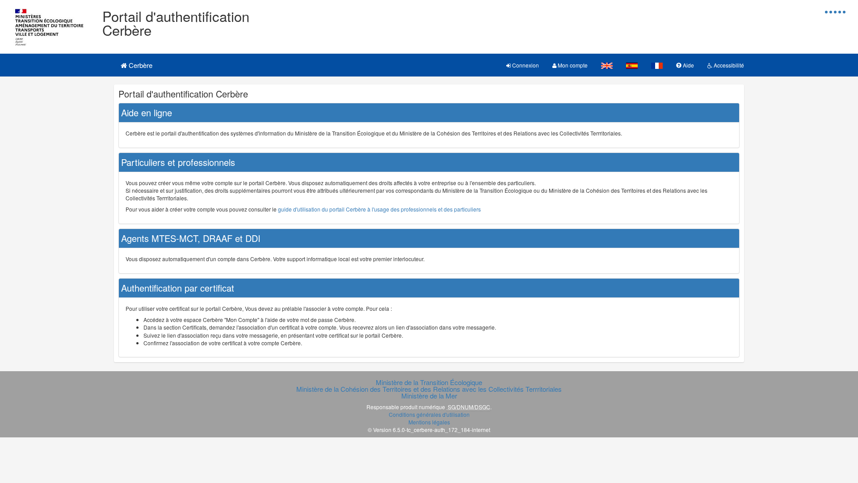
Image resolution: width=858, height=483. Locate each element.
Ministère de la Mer (429, 395)
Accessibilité (728, 65)
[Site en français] (656, 65)
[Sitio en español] (631, 65)
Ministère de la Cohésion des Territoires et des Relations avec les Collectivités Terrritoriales (429, 389)
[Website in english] (606, 65)
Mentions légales (429, 422)
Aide (687, 65)
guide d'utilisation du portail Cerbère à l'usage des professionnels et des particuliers (379, 209)
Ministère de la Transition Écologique (429, 382)
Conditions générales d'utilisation (429, 414)
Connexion (525, 65)
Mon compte (572, 65)
